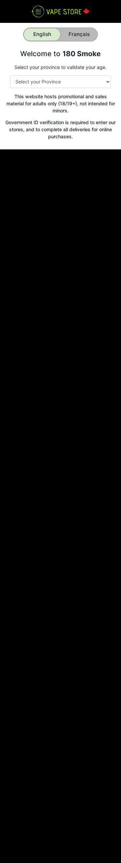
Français (79, 34)
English (42, 34)
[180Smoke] (60, 11)
